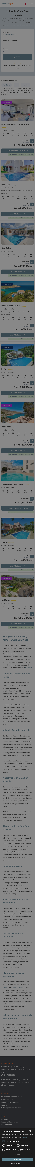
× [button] (33, 1130)
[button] (17, 1163)
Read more (24, 1138)
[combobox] (30, 1131)
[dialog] (17, 1147)
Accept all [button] (17, 1159)
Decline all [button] (17, 1155)
